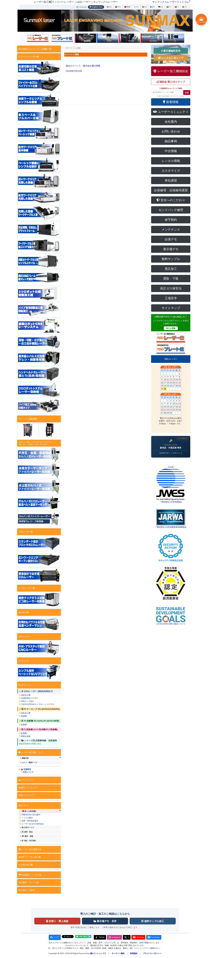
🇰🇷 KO (136, 7)
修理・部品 (28, 832)
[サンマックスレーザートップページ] (39, 20)
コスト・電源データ (29, 762)
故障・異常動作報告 (30, 821)
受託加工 (171, 269)
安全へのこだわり (172, 200)
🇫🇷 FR (152, 7)
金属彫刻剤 (29, 698)
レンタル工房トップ (172, 57)
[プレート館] (62, 38)
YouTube (140, 937)
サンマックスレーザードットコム (170, 1)
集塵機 (24, 716)
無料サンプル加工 (154, 921)
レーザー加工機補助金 (172, 71)
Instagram (116, 937)
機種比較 (25, 758)
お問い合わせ (171, 131)
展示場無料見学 (171, 50)
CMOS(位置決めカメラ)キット (37, 704)
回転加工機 (25, 695)
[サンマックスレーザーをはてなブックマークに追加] (89, 936)
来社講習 (171, 180)
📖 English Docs (96, 7)
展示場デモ (170, 249)
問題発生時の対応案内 (31, 814)
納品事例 (171, 141)
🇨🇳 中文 (118, 7)
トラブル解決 (27, 817)
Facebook (155, 937)
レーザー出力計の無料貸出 (33, 824)
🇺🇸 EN (109, 7)
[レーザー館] (38, 38)
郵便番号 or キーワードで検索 (171, 88)
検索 (187, 92)
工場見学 (171, 298)
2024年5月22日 (74, 71)
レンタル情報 (171, 161)
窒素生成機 (25, 736)
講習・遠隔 (29, 836)
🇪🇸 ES (144, 7)
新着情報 (171, 102)
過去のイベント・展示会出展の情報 (83, 65)
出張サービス (29, 827)
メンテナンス (171, 229)
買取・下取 (170, 278)
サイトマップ (171, 308)
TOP (67, 48)
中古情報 (171, 151)
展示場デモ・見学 (106, 921)
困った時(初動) (30, 811)
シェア (56, 937)
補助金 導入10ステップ (172, 81)
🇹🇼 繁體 (127, 7)
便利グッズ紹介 (27, 701)
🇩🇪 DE (160, 7)
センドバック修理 (170, 210)
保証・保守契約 (30, 840)
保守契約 (171, 220)
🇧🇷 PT (168, 7)
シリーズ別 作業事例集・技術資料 (40, 740)
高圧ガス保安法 (171, 288)
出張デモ (171, 239)
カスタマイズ (171, 170)
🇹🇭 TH (184, 7)
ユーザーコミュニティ (172, 112)
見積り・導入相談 (58, 921)
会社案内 (171, 121)
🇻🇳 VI (177, 7)
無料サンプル (171, 259)
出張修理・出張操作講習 (171, 190)
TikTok (102, 937)
